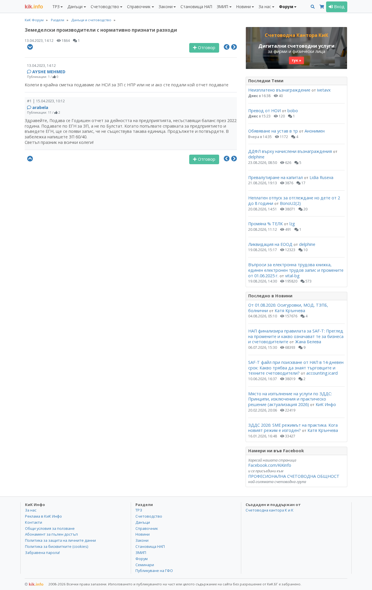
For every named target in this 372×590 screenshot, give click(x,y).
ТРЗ (138, 510)
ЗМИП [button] (222, 6)
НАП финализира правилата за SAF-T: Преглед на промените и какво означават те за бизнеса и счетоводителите (296, 336)
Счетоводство (148, 516)
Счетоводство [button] (105, 6)
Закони (142, 540)
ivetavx (324, 90)
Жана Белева (308, 341)
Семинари (144, 564)
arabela (40, 107)
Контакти (33, 522)
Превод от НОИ (264, 110)
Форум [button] (286, 6)
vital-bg (292, 275)
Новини (142, 534)
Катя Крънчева (290, 310)
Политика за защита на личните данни (60, 540)
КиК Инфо (326, 404)
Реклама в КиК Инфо (43, 516)
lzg (292, 223)
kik (34, 584)
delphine (256, 157)
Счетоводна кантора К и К (270, 510)
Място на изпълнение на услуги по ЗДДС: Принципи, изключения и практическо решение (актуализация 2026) (290, 399)
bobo (292, 110)
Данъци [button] (75, 6)
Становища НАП (196, 6)
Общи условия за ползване (50, 528)
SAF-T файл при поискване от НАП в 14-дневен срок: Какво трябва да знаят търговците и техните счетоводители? (296, 368)
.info (34, 7)
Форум (141, 558)
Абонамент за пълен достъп (51, 534)
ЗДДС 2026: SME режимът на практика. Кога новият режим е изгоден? (293, 427)
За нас (30, 510)
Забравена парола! (42, 552)
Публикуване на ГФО (154, 570)
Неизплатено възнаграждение (279, 90)
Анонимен (315, 131)
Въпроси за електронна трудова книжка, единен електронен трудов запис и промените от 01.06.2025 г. (296, 270)
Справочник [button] (139, 6)
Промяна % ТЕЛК (265, 223)
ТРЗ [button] (56, 6)
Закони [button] (166, 6)
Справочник (146, 528)
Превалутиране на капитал (275, 177)
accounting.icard (322, 373)
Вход (339, 6)
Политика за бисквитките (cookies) (56, 546)
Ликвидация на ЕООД (270, 244)
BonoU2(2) (290, 203)
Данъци (142, 522)
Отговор (206, 47)
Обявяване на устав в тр (273, 131)
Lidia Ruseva (321, 177)
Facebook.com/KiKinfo (269, 465)
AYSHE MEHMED (48, 71)
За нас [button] (265, 6)
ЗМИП (140, 552)
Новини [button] (243, 6)
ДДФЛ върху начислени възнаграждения (290, 151)
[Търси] (312, 6)
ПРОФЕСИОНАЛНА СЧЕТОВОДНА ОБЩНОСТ (293, 476)
